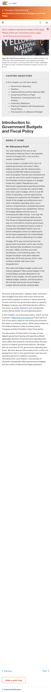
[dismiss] (48, 29)
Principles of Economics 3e (16, 10)
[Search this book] (40, 22)
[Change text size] (46, 22)
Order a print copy (13, 680)
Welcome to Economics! (22, 317)
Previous (8, 671)
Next (45, 671)
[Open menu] (3, 22)
